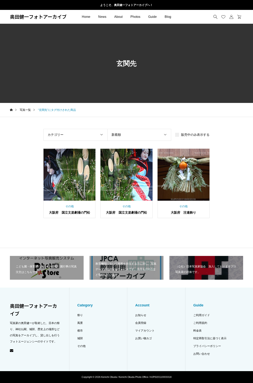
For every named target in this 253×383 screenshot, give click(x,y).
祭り (80, 315)
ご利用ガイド (201, 315)
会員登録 (140, 322)
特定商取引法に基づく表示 (210, 338)
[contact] (11, 350)
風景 (80, 322)
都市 (80, 330)
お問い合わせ (201, 353)
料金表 (197, 330)
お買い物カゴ (143, 338)
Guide (152, 16)
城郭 (80, 338)
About (118, 16)
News (102, 16)
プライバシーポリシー (207, 346)
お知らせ (140, 315)
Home (86, 16)
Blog (168, 16)
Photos (135, 16)
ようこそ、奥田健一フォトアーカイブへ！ (126, 5)
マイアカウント (145, 330)
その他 (81, 346)
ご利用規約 (200, 322)
